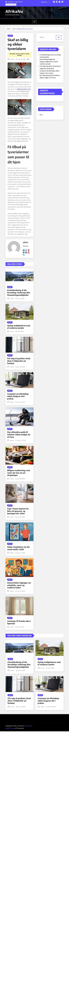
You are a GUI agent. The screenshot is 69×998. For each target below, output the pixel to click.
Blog (41, 115)
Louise (12, 298)
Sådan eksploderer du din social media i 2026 (18, 548)
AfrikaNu (14, 11)
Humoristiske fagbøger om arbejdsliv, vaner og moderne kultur (19, 585)
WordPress (27, 726)
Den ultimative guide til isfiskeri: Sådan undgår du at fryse (18, 434)
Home (8, 29)
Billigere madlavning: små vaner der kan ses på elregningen (18, 472)
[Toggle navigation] (34, 21)
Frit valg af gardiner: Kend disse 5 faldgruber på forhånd (18, 360)
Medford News (10, 728)
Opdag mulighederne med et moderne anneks (18, 326)
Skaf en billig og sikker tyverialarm (22, 29)
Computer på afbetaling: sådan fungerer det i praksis (18, 396)
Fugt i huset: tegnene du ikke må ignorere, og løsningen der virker (18, 511)
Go (59, 37)
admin (12, 59)
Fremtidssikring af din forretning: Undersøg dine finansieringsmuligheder (18, 292)
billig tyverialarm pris (24, 89)
